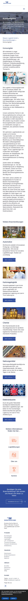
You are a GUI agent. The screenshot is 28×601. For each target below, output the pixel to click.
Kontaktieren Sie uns (13, 501)
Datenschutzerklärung (7, 594)
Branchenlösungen (9, 40)
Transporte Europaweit (9, 542)
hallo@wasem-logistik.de (14, 580)
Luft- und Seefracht (9, 540)
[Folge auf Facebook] (5, 586)
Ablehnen (13, 598)
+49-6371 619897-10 (13, 578)
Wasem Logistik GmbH (10, 38)
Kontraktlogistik (8, 536)
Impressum (7, 569)
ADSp (5, 570)
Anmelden (6, 566)
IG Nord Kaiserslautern (9, 555)
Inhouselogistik (8, 537)
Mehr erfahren (8, 260)
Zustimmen (5, 598)
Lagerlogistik (7, 539)
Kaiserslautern (7, 553)
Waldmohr (6, 558)
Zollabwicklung (7, 545)
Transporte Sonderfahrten (10, 544)
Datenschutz (7, 567)
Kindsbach (6, 556)
